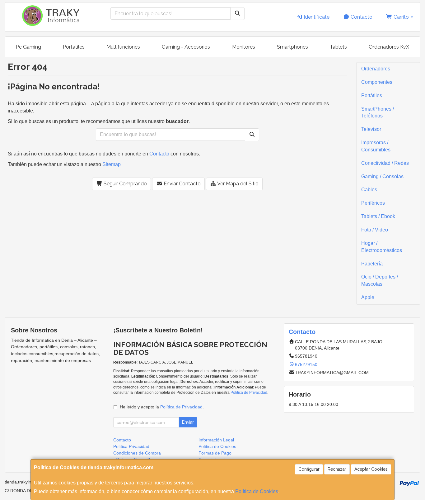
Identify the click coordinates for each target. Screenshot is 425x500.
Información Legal (216, 439)
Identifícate (315, 17)
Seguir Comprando (124, 184)
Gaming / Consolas (382, 176)
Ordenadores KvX (389, 47)
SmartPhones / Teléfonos (377, 112)
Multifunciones (123, 47)
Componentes (376, 82)
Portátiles (371, 95)
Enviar (188, 422)
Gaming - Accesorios (186, 47)
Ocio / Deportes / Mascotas (379, 280)
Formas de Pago (214, 452)
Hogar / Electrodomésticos (381, 246)
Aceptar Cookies (371, 469)
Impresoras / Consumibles (375, 146)
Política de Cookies (256, 491)
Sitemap (111, 164)
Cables (369, 189)
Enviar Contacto (181, 184)
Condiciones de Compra (137, 452)
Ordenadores (375, 68)
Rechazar (337, 469)
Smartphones (292, 47)
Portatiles (74, 47)
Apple (367, 297)
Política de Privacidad (249, 392)
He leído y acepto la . (162, 406)
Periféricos (373, 203)
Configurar (309, 469)
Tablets (338, 47)
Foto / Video (374, 229)
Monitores (243, 47)
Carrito (401, 17)
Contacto (360, 17)
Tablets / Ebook (378, 216)
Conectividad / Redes (385, 163)
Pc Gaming (28, 47)
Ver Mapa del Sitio (237, 184)
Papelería (372, 263)
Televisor (371, 129)
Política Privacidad (131, 446)
